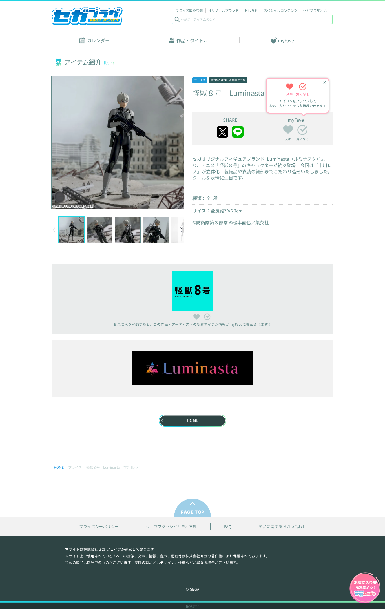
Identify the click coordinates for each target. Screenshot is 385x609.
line (238, 132)
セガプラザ (87, 16)
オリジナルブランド (223, 10)
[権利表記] (192, 606)
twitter (222, 132)
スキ (288, 129)
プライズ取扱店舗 (189, 10)
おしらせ (251, 10)
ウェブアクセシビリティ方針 (171, 526)
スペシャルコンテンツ (280, 10)
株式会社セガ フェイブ (102, 549)
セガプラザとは (315, 10)
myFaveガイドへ (364, 588)
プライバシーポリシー (99, 526)
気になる (302, 129)
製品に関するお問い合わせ (282, 526)
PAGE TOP (192, 508)
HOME (59, 467)
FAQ (227, 526)
